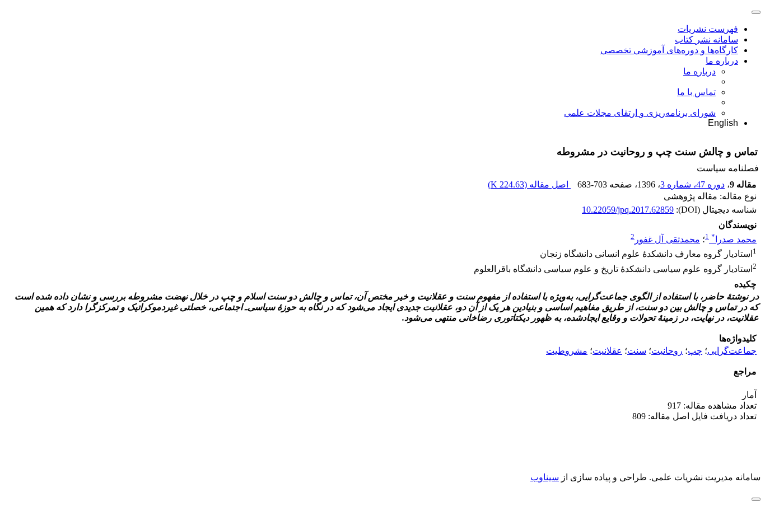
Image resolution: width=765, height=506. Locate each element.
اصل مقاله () (529, 184)
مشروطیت (566, 350)
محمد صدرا (734, 239)
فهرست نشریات (708, 29)
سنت (636, 350)
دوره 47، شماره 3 (692, 184)
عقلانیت (607, 350)
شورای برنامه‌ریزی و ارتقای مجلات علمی (640, 113)
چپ (695, 350)
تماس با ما (696, 92)
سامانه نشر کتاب (706, 39)
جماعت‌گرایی (732, 350)
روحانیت (667, 350)
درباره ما (722, 60)
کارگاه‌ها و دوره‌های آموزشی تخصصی (669, 50)
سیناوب (544, 477)
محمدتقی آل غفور (667, 239)
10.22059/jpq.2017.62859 (628, 209)
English (723, 123)
